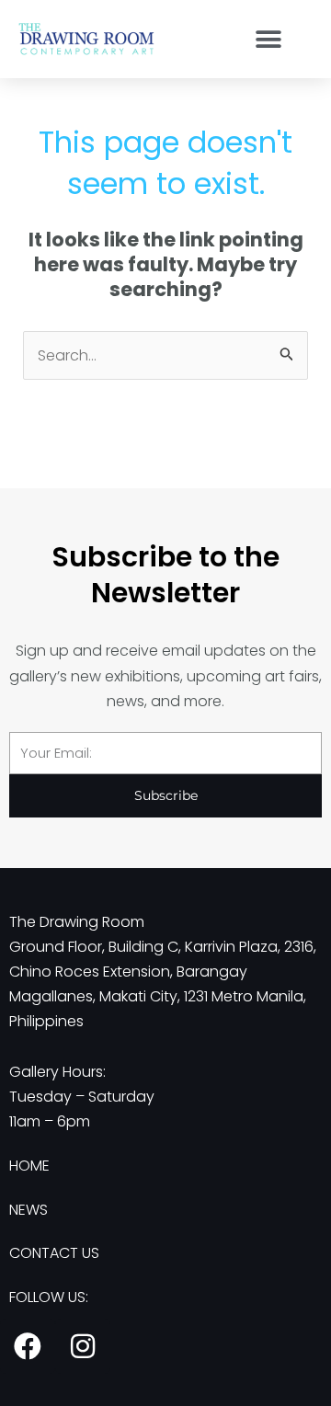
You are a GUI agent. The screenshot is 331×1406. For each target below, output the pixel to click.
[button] (268, 39)
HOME (29, 1165)
